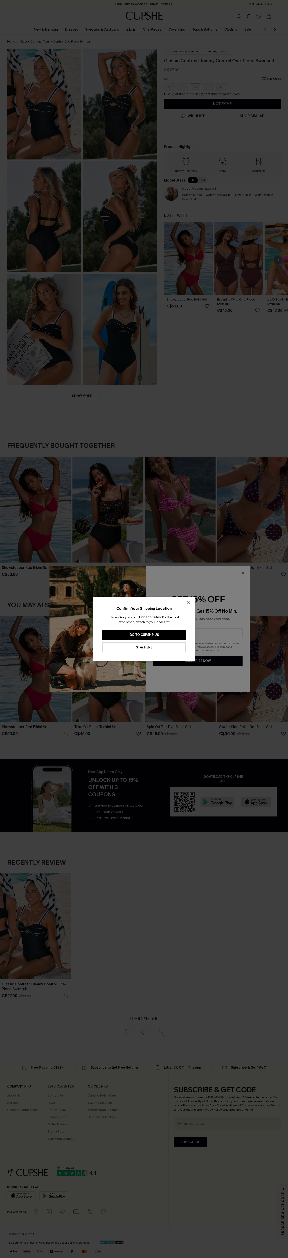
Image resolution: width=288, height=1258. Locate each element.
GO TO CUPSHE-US (144, 635)
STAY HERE (144, 647)
